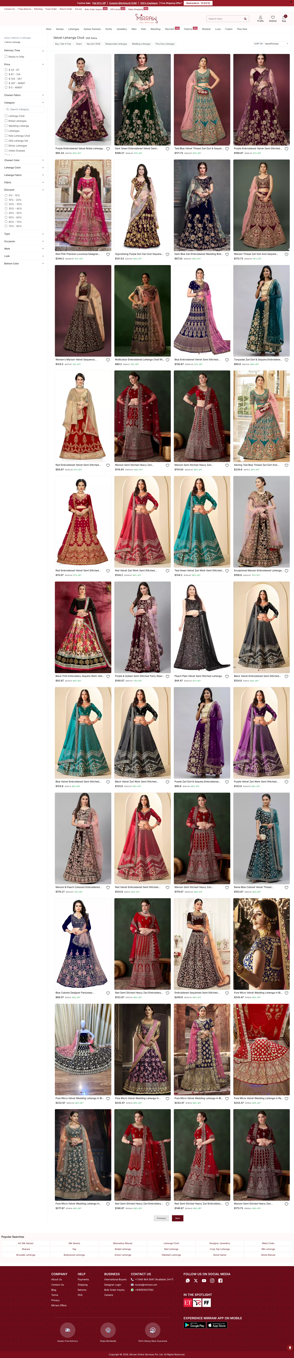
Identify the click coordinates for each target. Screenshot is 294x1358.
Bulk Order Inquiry (96, 9)
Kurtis (108, 28)
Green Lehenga (123, 1254)
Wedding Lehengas (141, 44)
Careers (108, 1294)
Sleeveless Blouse (122, 1243)
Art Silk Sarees (25, 1243)
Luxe (218, 28)
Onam (79, 44)
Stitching (38, 9)
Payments (83, 1279)
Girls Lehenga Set (18, 140)
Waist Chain (268, 1243)
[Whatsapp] (187, 1281)
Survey (78, 9)
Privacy (55, 1300)
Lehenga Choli (16, 115)
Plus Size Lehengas (165, 44)
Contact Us (9, 9)
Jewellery (121, 28)
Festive (190, 28)
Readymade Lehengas (116, 44)
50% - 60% (15, 217)
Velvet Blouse (268, 1254)
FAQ (80, 1294)
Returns (82, 1289)
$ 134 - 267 (15, 78)
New (48, 28)
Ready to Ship (16, 56)
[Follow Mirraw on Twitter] (196, 1281)
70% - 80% (15, 226)
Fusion (228, 28)
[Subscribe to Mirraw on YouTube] (204, 1281)
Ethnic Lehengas (18, 145)
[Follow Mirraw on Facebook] (220, 1281)
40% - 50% (15, 212)
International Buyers (115, 1279)
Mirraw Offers (58, 1305)
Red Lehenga (171, 1249)
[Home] (146, 18)
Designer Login (112, 1284)
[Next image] (107, 99)
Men (134, 28)
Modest (206, 28)
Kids (143, 28)
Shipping (83, 1284)
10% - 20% (15, 199)
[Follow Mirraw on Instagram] (212, 1281)
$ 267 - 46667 (17, 82)
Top (74, 1249)
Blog (53, 1289)
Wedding (155, 28)
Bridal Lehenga (123, 1249)
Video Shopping (138, 9)
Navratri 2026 (93, 44)
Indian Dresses (17, 150)
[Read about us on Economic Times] (188, 1302)
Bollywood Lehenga (74, 1254)
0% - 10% (14, 195)
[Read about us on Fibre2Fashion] (206, 1302)
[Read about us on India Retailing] (197, 1302)
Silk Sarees (74, 1243)
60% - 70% (15, 221)
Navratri (172, 28)
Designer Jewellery (219, 1243)
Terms (54, 1294)
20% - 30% (15, 204)
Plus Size (242, 28)
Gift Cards (117, 9)
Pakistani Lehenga (171, 1254)
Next (177, 1218)
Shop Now (86, 139)
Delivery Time (12, 50)
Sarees (60, 28)
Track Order (51, 9)
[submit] (245, 19)
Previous (161, 1218)
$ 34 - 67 (14, 69)
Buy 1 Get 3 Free (63, 44)
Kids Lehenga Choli (19, 135)
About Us (56, 1279)
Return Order (66, 9)
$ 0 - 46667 (15, 87)
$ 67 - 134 (14, 74)
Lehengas (73, 28)
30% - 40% (15, 208)
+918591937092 (144, 1289)
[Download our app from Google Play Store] (195, 1324)
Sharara (26, 1249)
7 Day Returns (24, 9)
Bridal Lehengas (17, 120)
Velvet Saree (219, 1254)
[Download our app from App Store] (217, 1324)
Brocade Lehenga (25, 1254)
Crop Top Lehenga (220, 1249)
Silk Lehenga (268, 1249)
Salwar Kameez (92, 28)
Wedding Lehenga (19, 125)
